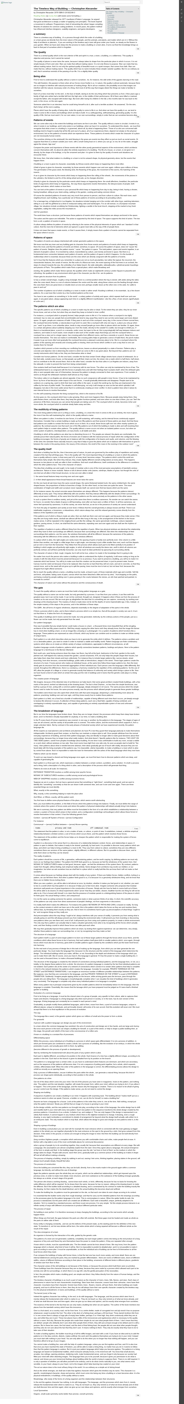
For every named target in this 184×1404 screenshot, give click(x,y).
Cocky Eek (53, 16)
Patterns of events (113, 21)
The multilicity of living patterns (116, 27)
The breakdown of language (115, 33)
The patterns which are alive (116, 25)
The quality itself (112, 29)
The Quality (110, 17)
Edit (100, 30)
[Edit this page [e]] (181, 10)
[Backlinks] (181, 18)
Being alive (110, 19)
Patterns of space (112, 23)
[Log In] (181, 3)
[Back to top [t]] (181, 22)
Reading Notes (39, 16)
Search (138, 2)
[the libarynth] (6, 2)
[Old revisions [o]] (181, 14)
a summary (110, 15)
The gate (110, 31)
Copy (136, 829)
